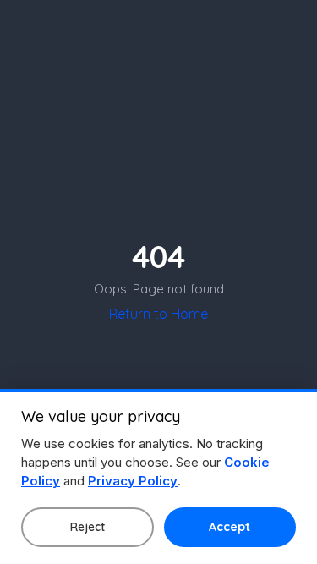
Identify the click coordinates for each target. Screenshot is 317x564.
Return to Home (158, 313)
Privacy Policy (133, 481)
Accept (229, 526)
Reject (87, 526)
